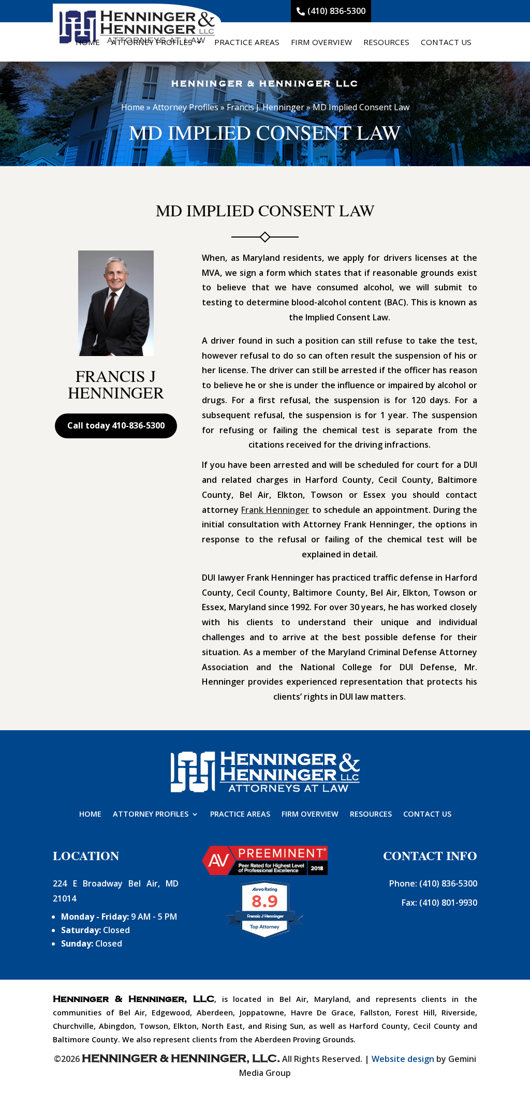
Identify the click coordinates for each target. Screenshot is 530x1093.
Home (88, 42)
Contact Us (446, 42)
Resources (386, 42)
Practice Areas (246, 42)
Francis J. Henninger (265, 107)
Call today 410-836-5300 (116, 425)
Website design (403, 1059)
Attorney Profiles (152, 42)
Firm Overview (321, 42)
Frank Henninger (275, 509)
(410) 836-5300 (336, 11)
